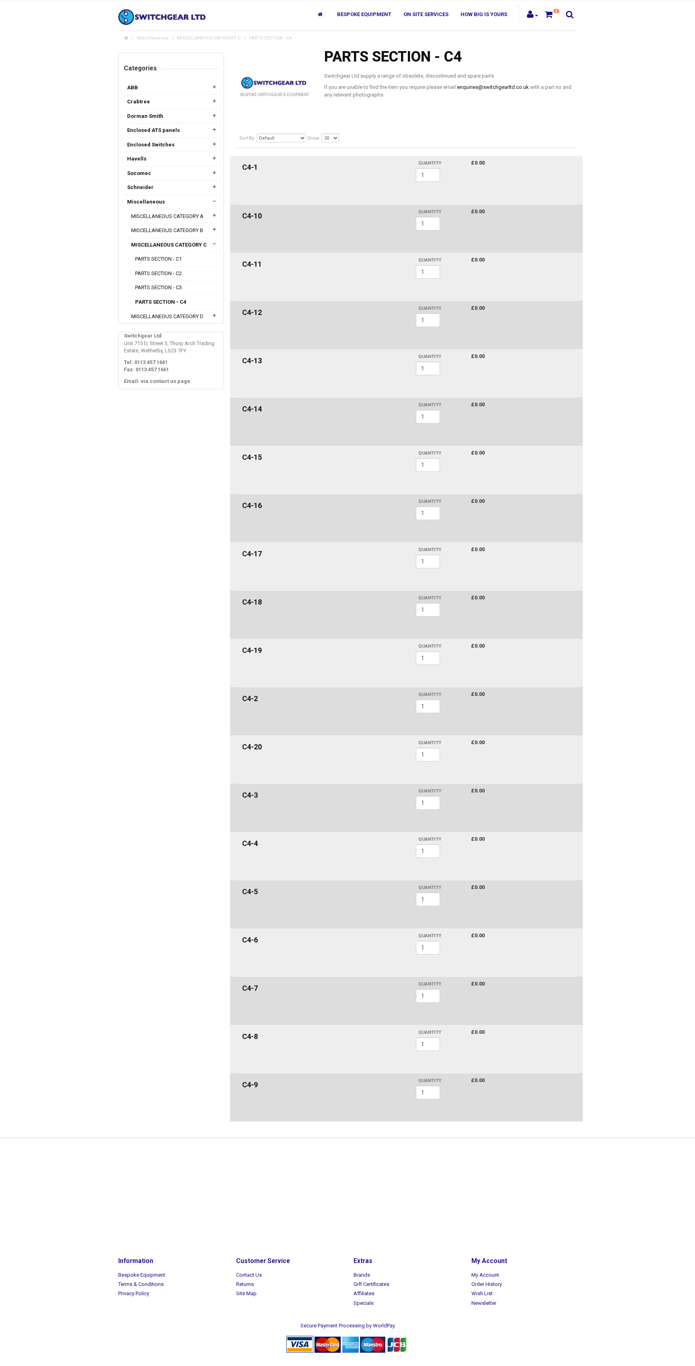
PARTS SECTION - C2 (158, 273)
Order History (486, 1284)
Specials (364, 1303)
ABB (132, 87)
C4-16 (252, 505)
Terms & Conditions (141, 1284)
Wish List (482, 1293)
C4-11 (252, 264)
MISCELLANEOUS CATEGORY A (167, 216)
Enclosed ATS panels (153, 130)
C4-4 (250, 843)
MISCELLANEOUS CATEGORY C (209, 38)
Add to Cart (489, 177)
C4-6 (250, 940)
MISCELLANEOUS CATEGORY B (167, 230)
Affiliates (364, 1293)
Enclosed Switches (151, 145)
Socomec (139, 173)
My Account (485, 1275)
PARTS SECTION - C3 (158, 287)
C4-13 (252, 360)
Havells (136, 159)
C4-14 (252, 409)
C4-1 (250, 167)
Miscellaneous (153, 38)
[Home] (321, 14)
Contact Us (249, 1275)
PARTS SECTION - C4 (270, 38)
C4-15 (252, 457)
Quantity (429, 163)
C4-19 (252, 650)
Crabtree (138, 102)
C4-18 (252, 602)
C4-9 (250, 1084)
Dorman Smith (145, 116)
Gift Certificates (371, 1284)
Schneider (140, 187)
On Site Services (425, 14)
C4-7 (250, 988)
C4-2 (250, 698)
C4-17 (252, 553)
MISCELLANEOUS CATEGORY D (167, 316)
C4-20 (252, 747)
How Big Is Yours (484, 14)
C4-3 (250, 795)
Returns (245, 1284)
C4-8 (250, 1036)
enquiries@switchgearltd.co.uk (493, 87)
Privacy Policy (133, 1293)
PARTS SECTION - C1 (158, 259)
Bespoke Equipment (364, 14)
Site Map (246, 1293)
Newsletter (483, 1303)
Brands (362, 1275)
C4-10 (252, 216)
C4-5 (250, 891)
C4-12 (252, 312)
